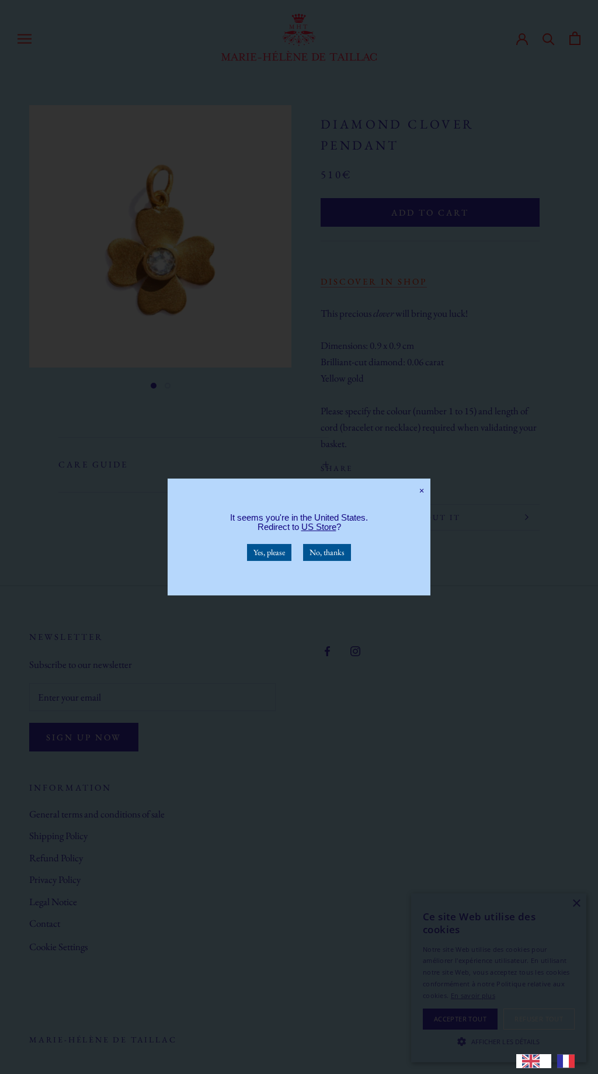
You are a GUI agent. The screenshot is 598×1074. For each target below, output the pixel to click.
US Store (318, 527)
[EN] (533, 1061)
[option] (568, 1061)
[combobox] (533, 1061)
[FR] (568, 1061)
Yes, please (269, 552)
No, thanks (327, 552)
